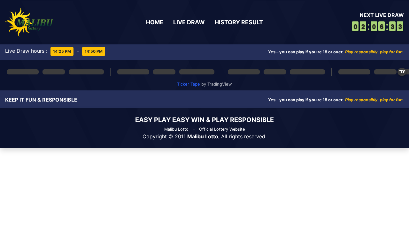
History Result (239, 22)
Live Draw (189, 22)
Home (154, 22)
